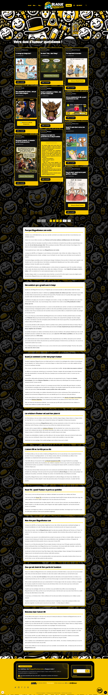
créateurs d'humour (48, 428)
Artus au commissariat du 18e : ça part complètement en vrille (76, 98)
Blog (39, 5)
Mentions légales (40, 693)
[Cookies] (2, 692)
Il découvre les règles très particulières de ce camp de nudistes (50, 136)
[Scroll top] (105, 692)
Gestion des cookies (67, 693)
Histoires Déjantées (37, 399)
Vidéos (74, 93)
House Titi (38, 497)
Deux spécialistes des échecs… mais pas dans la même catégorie (26, 92)
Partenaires (50, 683)
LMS (23, 88)
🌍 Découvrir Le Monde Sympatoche (26, 123)
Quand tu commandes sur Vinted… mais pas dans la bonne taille (51, 92)
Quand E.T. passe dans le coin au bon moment (75, 128)
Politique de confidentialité (53, 693)
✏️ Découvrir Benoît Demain (76, 81)
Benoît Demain (76, 50)
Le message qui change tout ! (23, 53)
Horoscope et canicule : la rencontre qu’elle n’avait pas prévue (25, 141)
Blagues (49, 131)
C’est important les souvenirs (73, 53)
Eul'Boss (49, 88)
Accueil (29, 5)
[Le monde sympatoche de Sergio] (34, 683)
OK (87, 671)
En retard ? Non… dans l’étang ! (49, 53)
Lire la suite (20, 82)
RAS (48, 50)
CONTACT (80, 5)
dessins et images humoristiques (73, 397)
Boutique (69, 5)
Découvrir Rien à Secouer (51, 75)
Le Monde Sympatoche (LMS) (52, 461)
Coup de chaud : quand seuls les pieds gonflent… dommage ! (76, 173)
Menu (34, 5)
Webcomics (25, 50)
